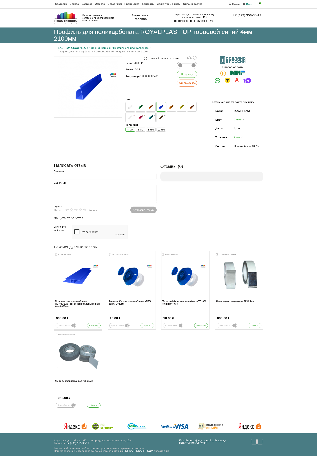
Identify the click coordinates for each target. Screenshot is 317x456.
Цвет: (129, 99)
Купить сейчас (187, 82)
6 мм (140, 129)
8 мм (151, 129)
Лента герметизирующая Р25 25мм (235, 301)
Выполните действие (60, 229)
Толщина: (131, 124)
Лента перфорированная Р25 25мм (74, 381)
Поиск (236, 4)
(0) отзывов (150, 58)
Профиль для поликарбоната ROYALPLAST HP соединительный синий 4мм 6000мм (77, 303)
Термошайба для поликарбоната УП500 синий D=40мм (130, 302)
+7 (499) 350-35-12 (247, 15)
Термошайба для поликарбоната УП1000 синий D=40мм (184, 302)
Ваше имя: (59, 171)
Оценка (58, 206)
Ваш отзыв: (60, 183)
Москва (141, 19)
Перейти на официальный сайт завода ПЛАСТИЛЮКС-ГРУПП (202, 442)
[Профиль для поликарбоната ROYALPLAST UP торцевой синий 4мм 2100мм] (88, 87)
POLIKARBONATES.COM (138, 450)
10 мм (161, 129)
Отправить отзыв (143, 209)
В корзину (187, 74)
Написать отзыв (169, 58)
